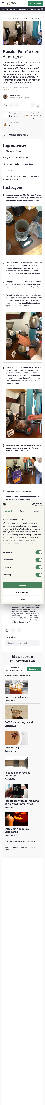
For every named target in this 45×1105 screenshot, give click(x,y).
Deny (22, 599)
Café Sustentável (33, 9)
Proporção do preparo (36, 114)
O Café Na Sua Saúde (10, 9)
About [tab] (36, 511)
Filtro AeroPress (13, 151)
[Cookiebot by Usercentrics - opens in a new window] (32, 504)
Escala (9, 170)
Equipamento (15, 113)
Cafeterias (22, 9)
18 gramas (8, 164)
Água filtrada (22, 157)
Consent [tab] (8, 511)
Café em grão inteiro (24, 164)
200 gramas (8, 157)
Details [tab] (22, 511)
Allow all (22, 585)
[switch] (38, 560)
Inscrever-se (35, 3)
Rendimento (14, 123)
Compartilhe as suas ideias (18, 643)
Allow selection (22, 592)
